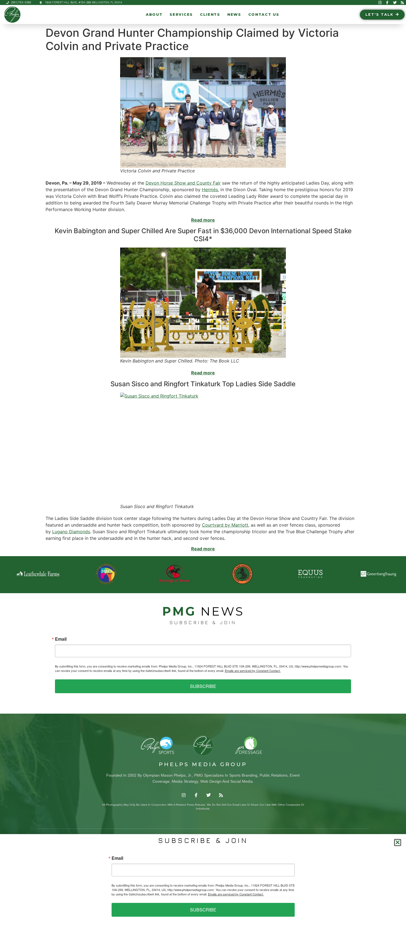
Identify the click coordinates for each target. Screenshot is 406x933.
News (234, 14)
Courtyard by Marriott (225, 525)
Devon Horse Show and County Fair (183, 183)
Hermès (210, 189)
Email (61, 639)
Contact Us (263, 14)
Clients (210, 14)
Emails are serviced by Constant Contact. (253, 670)
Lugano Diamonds (71, 531)
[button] (397, 842)
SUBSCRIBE (203, 686)
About (154, 14)
